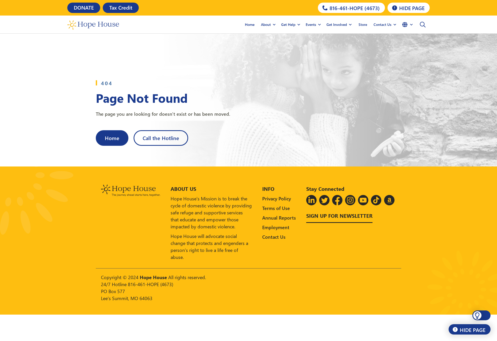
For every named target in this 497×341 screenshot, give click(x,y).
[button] (268, 24)
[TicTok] (376, 200)
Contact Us (274, 237)
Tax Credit (120, 7)
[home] (93, 25)
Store (363, 24)
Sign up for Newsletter (339, 215)
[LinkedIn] (311, 200)
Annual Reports (279, 217)
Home (249, 24)
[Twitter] (324, 200)
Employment (275, 227)
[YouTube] (363, 200)
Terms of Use (276, 208)
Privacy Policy (276, 198)
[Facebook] (337, 200)
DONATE (84, 7)
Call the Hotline (161, 137)
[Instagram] (350, 200)
